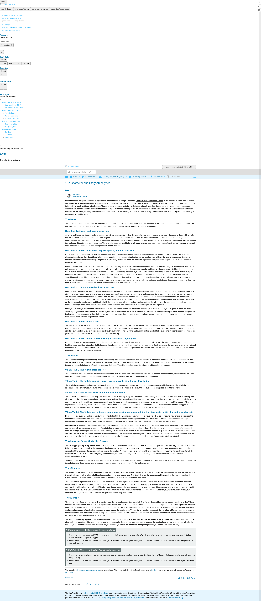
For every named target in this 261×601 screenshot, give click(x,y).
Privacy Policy (106, 598)
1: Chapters (158, 177)
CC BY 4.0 (154, 570)
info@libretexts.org (176, 598)
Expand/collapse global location (194, 176)
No (99, 584)
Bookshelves (90, 177)
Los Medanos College (80, 196)
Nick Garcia (76, 194)
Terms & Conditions (119, 598)
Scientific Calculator (12, 118)
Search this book (6, 38)
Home (75, 177)
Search (69, 172)
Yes (90, 584)
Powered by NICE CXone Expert (97, 593)
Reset (3, 60)
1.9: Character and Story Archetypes (88, 570)
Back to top (69, 578)
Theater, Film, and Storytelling (113, 177)
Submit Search (6, 45)
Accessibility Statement (135, 598)
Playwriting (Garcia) (139, 177)
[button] (8, 135)
